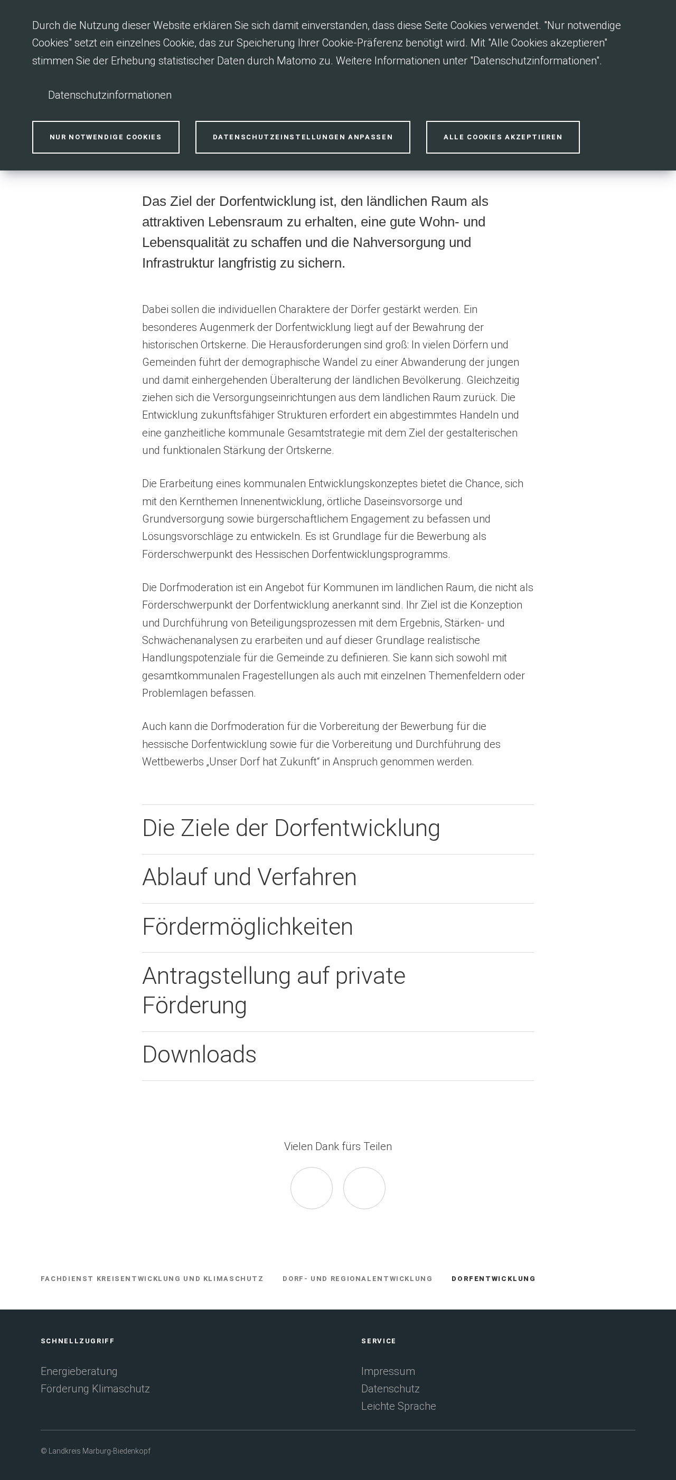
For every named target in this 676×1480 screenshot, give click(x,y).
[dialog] (338, 85)
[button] (338, 828)
